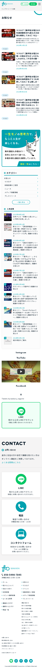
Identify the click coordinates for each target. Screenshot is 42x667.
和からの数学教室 (26, 605)
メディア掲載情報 (11, 192)
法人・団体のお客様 (27, 622)
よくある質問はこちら (11, 462)
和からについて (8, 585)
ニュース (8, 189)
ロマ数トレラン (26, 628)
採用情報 (6, 592)
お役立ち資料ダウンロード (9, 652)
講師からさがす (8, 606)
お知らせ (7, 178)
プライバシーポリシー (8, 649)
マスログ (5, 49)
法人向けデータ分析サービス (29, 625)
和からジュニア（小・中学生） (30, 617)
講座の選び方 (25, 603)
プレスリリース (10, 196)
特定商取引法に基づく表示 (9, 646)
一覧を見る (21, 202)
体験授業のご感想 (11, 185)
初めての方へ (7, 589)
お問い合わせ (5, 637)
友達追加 (25, 4)
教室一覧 (6, 610)
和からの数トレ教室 (27, 611)
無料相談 (33, 4)
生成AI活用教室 (26, 614)
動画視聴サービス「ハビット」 (30, 631)
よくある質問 (7, 599)
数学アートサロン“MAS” (28, 633)
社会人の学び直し (26, 619)
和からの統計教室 (26, 608)
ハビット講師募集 (9, 595)
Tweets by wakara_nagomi (13, 399)
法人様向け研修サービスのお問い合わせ (13, 643)
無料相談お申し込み (7, 640)
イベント (26, 589)
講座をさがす (8, 603)
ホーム (5, 582)
